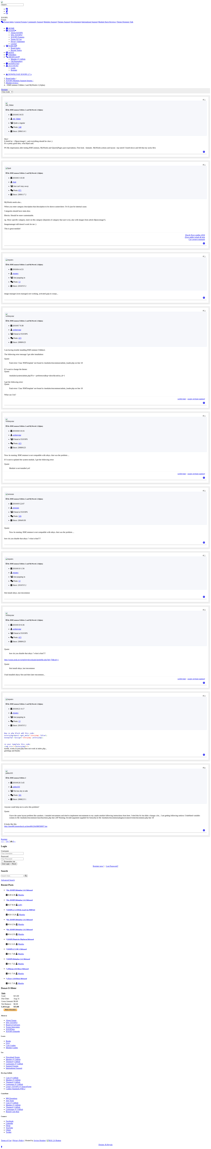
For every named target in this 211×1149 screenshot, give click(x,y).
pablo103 (16, 787)
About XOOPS (17, 33)
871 (19, 190)
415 (19, 338)
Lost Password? (112, 866)
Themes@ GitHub (13, 1062)
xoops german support (196, 399)
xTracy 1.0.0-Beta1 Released (17, 978)
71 (205, 100)
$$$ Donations (11, 1098)
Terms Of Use (16, 39)
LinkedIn (9, 1123)
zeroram (16, 508)
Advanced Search (8, 880)
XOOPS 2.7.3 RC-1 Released (17, 949)
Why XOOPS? (16, 35)
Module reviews (12, 83)
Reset (14, 864)
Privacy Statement (18, 41)
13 (19, 282)
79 (205, 696)
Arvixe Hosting (40, 1140)
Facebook (9, 1121)
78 (205, 610)
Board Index (15, 48)
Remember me (9, 861)
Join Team (10, 1101)
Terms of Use (6, 1140)
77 (205, 555)
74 (205, 311)
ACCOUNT (13, 66)
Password (4, 856)
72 (205, 165)
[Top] (204, 152)
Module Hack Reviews (107, 22)
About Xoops (11, 1020)
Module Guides (12, 1048)
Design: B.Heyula (105, 1145)
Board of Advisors (13, 1025)
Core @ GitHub (12, 1078)
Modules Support (50, 22)
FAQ (8, 1043)
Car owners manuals (197, 239)
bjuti (14, 182)
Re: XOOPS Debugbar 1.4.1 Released (20, 890)
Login (13, 68)
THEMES (12, 55)
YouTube (9, 1128)
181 (19, 795)
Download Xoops (13, 1057)
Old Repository (17, 61)
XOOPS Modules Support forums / (20, 81)
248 (19, 127)
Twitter (8, 1132)
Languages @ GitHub (14, 1064)
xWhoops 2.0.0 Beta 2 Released (18, 969)
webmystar (17, 330)
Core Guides (11, 1045)
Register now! (98, 866)
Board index (10, 78)
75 (205, 416)
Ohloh (8, 1130)
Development (76, 22)
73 (205, 256)
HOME (11, 28)
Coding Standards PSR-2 (15, 1089)
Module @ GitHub (18, 59)
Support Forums (12, 1066)
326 (19, 516)
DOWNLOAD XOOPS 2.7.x (20, 74)
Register (14, 70)
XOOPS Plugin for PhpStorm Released (20, 939)
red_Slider (17, 119)
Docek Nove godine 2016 (195, 235)
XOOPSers (10, 1029)
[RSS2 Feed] (54, 1140)
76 (205, 491)
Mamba (21, 895)
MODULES (13, 57)
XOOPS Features (17, 37)
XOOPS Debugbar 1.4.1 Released (18, 959)
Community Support (35, 22)
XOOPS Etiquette (13, 1031)
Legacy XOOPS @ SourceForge (18, 1087)
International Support (89, 22)
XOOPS (11, 30)
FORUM (12, 46)
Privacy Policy (18, 1140)
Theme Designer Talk (124, 22)
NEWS (11, 52)
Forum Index (8, 22)
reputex (15, 273)
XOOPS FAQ (13, 63)
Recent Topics (16, 50)
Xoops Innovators (13, 1027)
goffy (20, 905)
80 (205, 768)
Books (8, 1041)
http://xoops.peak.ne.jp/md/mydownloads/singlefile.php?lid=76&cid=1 (31, 660)
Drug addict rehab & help (195, 237)
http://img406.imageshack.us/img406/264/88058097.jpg (25, 826)
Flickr (8, 1126)
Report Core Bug (12, 1112)
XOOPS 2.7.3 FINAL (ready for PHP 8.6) (21, 910)
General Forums (20, 22)
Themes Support (63, 22)
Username (5, 851)
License (14, 44)
